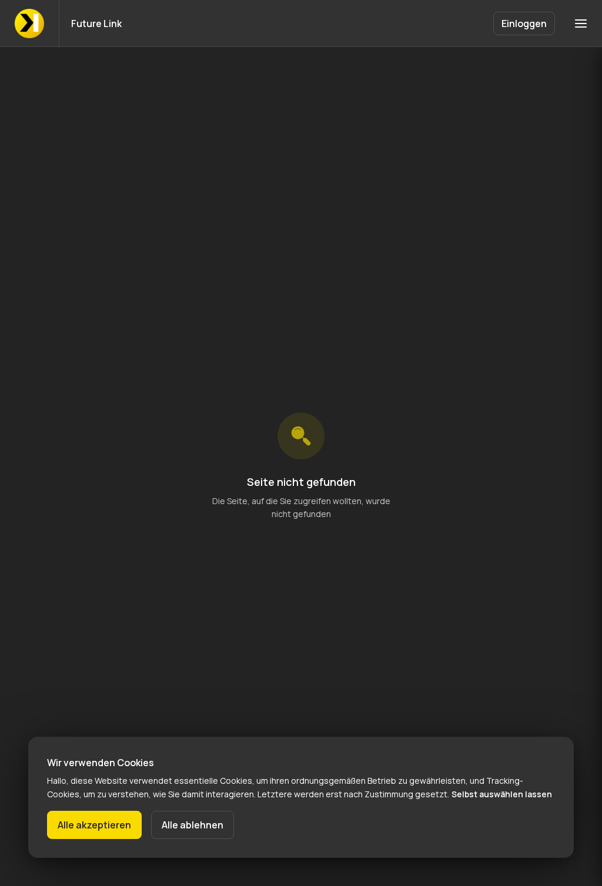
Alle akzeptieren (94, 824)
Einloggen (524, 23)
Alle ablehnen (192, 824)
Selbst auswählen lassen (502, 794)
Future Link (96, 23)
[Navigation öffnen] (581, 23)
